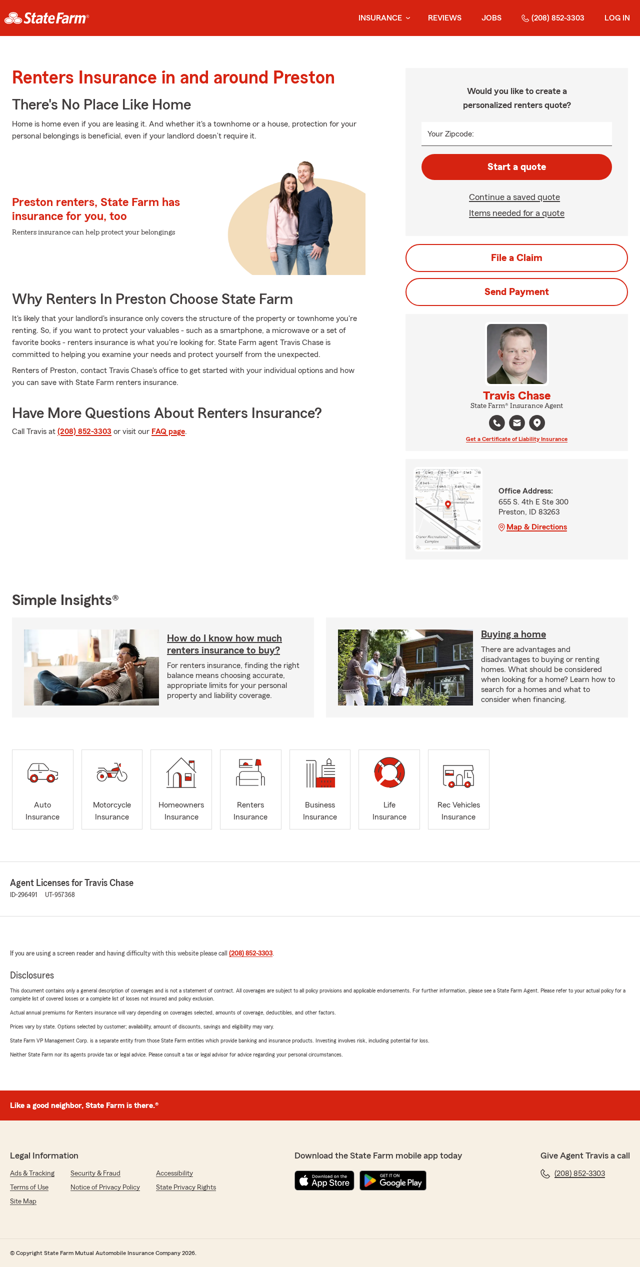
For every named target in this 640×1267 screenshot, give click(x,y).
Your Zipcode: (451, 134)
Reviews (445, 18)
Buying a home (513, 635)
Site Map (23, 1201)
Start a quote (517, 167)
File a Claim (516, 258)
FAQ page (168, 432)
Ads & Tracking (32, 1173)
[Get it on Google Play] (393, 1180)
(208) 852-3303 (558, 18)
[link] (47, 18)
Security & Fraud (95, 1173)
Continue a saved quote (514, 197)
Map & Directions (536, 527)
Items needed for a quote (516, 213)
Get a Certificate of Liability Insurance (517, 439)
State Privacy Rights (186, 1187)
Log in (617, 18)
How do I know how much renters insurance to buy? (224, 645)
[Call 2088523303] (497, 423)
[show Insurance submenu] (406, 18)
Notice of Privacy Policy (105, 1187)
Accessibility (174, 1173)
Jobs (492, 18)
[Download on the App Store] (324, 1180)
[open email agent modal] (517, 424)
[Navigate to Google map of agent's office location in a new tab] (537, 423)
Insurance (380, 18)
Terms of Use (29, 1187)
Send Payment (516, 292)
